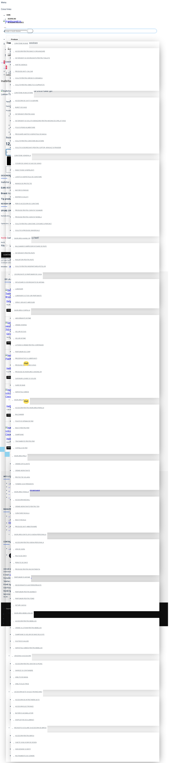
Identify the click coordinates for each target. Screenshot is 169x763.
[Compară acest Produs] (17, 313)
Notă (3, 243)
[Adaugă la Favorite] (10, 313)
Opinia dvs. (5, 224)
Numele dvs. (5, 216)
